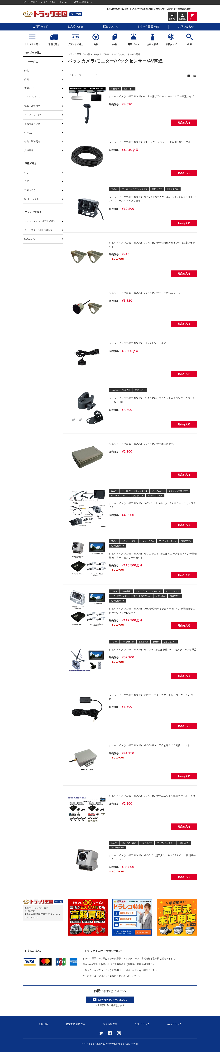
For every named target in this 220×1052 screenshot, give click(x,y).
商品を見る (184, 122)
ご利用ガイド (40, 26)
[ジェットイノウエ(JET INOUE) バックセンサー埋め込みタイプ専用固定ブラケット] (87, 256)
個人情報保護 (110, 1024)
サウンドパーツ (32, 97)
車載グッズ (171, 44)
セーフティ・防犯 (33, 114)
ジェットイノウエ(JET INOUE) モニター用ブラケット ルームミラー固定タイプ (151, 96)
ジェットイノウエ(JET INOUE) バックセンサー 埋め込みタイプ (145, 292)
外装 (114, 44)
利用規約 (43, 1024)
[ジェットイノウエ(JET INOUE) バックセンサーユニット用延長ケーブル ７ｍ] (87, 809)
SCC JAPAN (30, 238)
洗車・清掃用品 (32, 106)
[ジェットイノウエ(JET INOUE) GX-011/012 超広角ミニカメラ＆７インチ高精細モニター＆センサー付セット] (87, 558)
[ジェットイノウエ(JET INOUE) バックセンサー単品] (87, 357)
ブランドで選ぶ (75, 44)
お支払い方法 (75, 26)
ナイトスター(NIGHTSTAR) (38, 230)
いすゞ (27, 172)
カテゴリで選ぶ (32, 44)
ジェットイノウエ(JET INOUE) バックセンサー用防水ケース (142, 443)
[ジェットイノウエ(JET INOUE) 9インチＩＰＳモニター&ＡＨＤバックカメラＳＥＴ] (87, 508)
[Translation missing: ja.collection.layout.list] (194, 75)
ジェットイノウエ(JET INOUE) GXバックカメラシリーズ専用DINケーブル (150, 142)
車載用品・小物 (32, 123)
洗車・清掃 (152, 44)
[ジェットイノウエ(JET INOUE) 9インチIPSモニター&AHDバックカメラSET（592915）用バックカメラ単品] (87, 206)
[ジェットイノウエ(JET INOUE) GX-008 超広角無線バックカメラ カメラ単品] (87, 659)
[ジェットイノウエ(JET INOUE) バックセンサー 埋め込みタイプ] (87, 307)
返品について (174, 1024)
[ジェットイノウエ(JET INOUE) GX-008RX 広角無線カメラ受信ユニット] (87, 759)
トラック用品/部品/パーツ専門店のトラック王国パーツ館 (113, 1043)
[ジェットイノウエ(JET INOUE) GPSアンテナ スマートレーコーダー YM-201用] (87, 709)
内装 (96, 44)
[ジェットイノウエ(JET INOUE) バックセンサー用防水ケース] (87, 458)
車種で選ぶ (54, 44)
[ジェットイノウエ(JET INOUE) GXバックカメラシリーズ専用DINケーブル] (87, 156)
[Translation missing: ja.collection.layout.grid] (188, 75)
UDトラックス (31, 199)
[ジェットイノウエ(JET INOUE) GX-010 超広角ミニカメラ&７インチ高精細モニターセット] (87, 860)
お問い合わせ (186, 26)
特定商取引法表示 (75, 1024)
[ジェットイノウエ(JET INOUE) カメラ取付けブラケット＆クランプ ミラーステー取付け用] (87, 407)
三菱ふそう (30, 190)
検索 (189, 44)
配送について (110, 26)
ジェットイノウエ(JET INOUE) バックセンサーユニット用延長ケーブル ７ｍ (152, 795)
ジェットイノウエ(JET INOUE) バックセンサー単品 (137, 343)
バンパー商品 (31, 61)
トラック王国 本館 (148, 26)
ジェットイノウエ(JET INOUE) (39, 221)
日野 (26, 181)
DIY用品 (28, 132)
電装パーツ (133, 44)
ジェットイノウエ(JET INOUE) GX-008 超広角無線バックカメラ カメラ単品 (152, 649)
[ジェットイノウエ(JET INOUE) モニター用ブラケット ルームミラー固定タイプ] (87, 106)
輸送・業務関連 (32, 141)
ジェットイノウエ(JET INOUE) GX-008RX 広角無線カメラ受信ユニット (149, 745)
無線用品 (28, 150)
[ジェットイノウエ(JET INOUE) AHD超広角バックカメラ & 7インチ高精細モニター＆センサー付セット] (87, 608)
